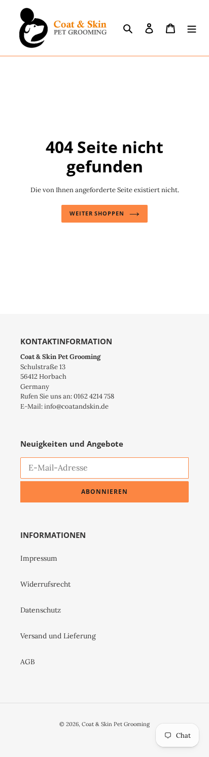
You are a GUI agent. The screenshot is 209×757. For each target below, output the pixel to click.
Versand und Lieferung (58, 635)
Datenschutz (40, 610)
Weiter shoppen (96, 213)
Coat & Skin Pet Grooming (116, 724)
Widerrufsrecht (45, 584)
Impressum (38, 558)
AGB (27, 661)
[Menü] (191, 28)
